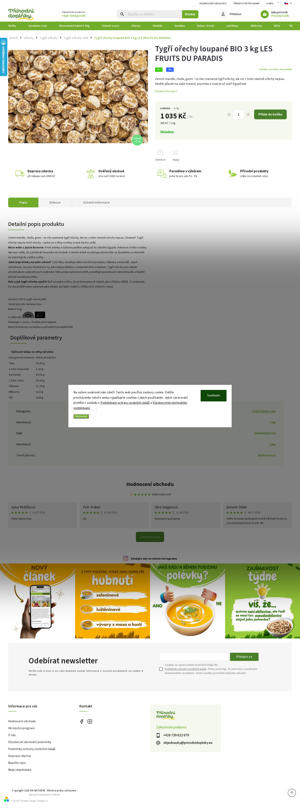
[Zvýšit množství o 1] (248, 114)
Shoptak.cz (42, 801)
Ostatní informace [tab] (96, 202)
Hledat (190, 14)
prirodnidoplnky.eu (89, 721)
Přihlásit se (244, 656)
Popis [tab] (23, 202)
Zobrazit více (150, 537)
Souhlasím (213, 395)
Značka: (275, 69)
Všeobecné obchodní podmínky (29, 742)
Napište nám (17, 763)
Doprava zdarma (19, 756)
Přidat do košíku (270, 114)
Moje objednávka (19, 770)
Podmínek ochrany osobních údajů (185, 669)
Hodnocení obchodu (213, 3)
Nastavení (81, 416)
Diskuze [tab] (55, 202)
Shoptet (24, 801)
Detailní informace (166, 91)
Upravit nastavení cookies (44, 794)
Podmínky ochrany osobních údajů (31, 749)
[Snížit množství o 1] (229, 114)
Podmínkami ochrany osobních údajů (125, 403)
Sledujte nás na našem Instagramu (154, 559)
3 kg (273, 444)
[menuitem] (15, 26)
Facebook (81, 721)
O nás (270, 3)
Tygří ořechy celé (264, 411)
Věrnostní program (246, 3)
